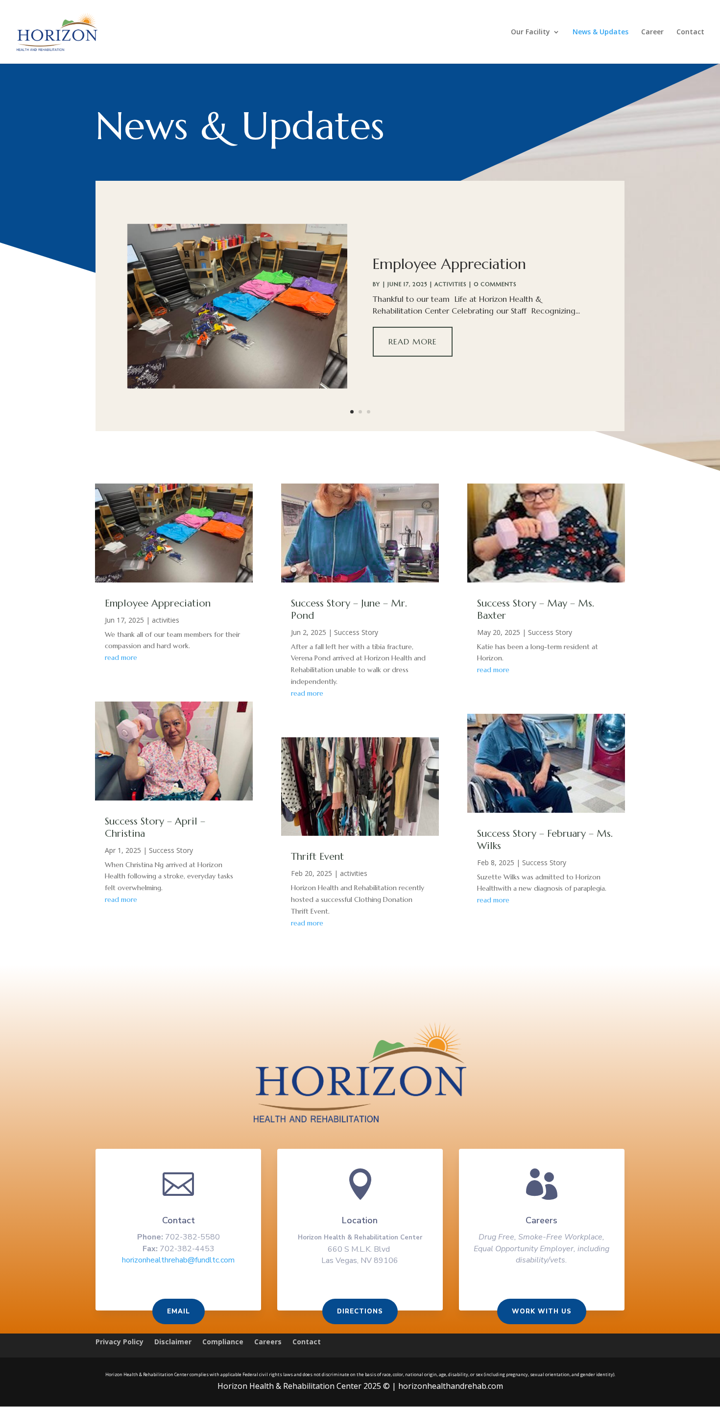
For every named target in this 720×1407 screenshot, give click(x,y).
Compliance (222, 1342)
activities (450, 284)
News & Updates (600, 32)
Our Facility (530, 32)
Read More (412, 341)
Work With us (542, 1311)
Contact (690, 32)
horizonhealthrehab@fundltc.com (178, 1260)
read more (121, 657)
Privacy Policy (120, 1342)
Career (652, 32)
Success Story (171, 850)
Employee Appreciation (449, 264)
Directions (360, 1311)
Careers (268, 1342)
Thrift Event (317, 856)
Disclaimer (173, 1342)
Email (178, 1311)
